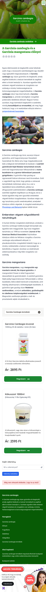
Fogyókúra (6, 530)
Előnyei (4, 526)
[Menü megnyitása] (44, 2)
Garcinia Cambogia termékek (18, 312)
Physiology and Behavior (12, 207)
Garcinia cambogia (8, 522)
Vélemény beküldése (11, 474)
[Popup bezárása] (44, 566)
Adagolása (6, 538)
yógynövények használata (13, 111)
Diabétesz (5, 534)
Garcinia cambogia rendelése (21, 41)
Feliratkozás (8, 584)
